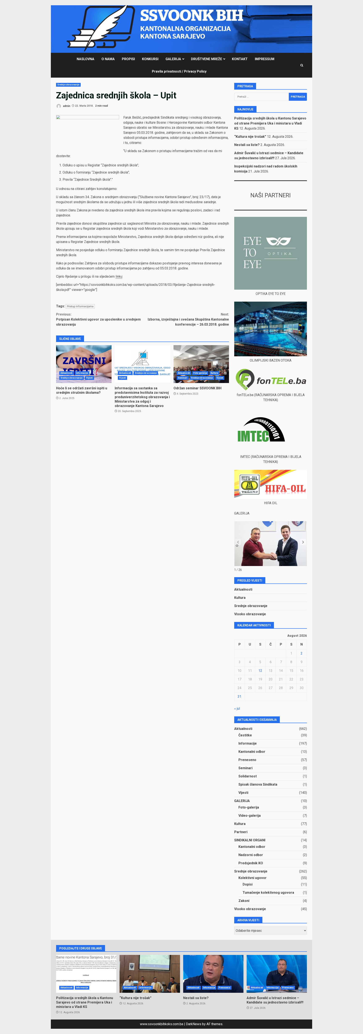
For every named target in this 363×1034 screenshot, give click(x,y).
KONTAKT (240, 59)
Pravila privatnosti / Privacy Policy (179, 71)
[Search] (301, 65)
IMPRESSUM (264, 59)
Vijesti (89, 378)
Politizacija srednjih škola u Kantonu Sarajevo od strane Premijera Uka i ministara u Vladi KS (270, 123)
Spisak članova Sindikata (257, 784)
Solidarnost (247, 776)
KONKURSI (150, 59)
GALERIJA (173, 59)
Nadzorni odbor (250, 855)
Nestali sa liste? (247, 145)
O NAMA (108, 59)
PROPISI (128, 59)
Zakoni (243, 901)
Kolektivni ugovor (252, 878)
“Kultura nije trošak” (250, 137)
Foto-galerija (200, 373)
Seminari (182, 378)
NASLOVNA (85, 59)
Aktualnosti (66, 373)
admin (66, 105)
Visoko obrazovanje (250, 614)
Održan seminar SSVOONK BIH (201, 364)
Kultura (214, 373)
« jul (237, 709)
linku (119, 276)
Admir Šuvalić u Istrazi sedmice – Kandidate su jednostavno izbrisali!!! (277, 974)
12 (260, 671)
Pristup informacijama (80, 306)
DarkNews (193, 1024)
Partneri (240, 832)
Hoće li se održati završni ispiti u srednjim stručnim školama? (84, 364)
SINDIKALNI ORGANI (249, 840)
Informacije (82, 373)
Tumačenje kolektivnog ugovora (268, 893)
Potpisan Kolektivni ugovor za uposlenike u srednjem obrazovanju (98, 319)
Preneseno (247, 760)
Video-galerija (249, 816)
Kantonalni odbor (251, 752)
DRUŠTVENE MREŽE (206, 59)
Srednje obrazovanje (68, 85)
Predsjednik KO (250, 863)
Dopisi (248, 884)
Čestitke (245, 735)
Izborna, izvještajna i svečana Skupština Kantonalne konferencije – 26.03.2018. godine (188, 319)
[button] (303, 542)
